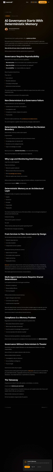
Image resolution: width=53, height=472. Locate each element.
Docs (27, 2)
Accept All (27, 466)
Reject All (33, 466)
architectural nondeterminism (29, 118)
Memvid (7, 265)
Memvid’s (30, 370)
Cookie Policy (31, 469)
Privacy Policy (26, 469)
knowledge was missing (15, 173)
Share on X (44, 407)
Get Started (42, 2)
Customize (39, 466)
